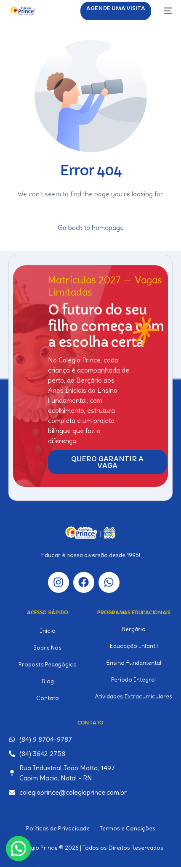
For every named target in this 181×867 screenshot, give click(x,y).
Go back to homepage (91, 227)
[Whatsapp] (109, 582)
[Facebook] (83, 582)
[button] (18, 848)
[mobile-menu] (166, 11)
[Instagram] (58, 582)
